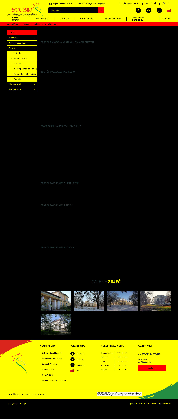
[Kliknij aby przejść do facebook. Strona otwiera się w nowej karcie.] (138, 10)
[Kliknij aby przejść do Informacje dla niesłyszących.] (163, 3)
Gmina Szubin (15, 19)
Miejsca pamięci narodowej (25, 68)
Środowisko (86, 18)
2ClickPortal (166, 403)
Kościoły (17, 53)
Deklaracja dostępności (20, 394)
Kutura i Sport (15, 89)
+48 (149, 354)
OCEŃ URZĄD (47, 375)
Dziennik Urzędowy (50, 364)
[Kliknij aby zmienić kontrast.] (155, 3)
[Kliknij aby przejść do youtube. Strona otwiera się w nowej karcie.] (148, 10)
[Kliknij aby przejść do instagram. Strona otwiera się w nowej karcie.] (159, 10)
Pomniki (17, 79)
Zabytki (12, 48)
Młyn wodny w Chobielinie (24, 74)
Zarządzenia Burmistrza (52, 358)
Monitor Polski (48, 369)
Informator (13, 38)
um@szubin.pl (144, 362)
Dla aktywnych (15, 84)
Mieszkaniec (42, 18)
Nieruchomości (113, 18)
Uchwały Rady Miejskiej (51, 353)
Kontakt (166, 18)
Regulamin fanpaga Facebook (54, 380)
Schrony (17, 63)
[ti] (149, 403)
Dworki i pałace (20, 58)
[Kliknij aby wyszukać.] (101, 10)
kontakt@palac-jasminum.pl (50, 121)
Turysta (64, 18)
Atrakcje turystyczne (17, 43)
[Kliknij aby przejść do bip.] (169, 10)
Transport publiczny (138, 19)
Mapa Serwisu (40, 394)
